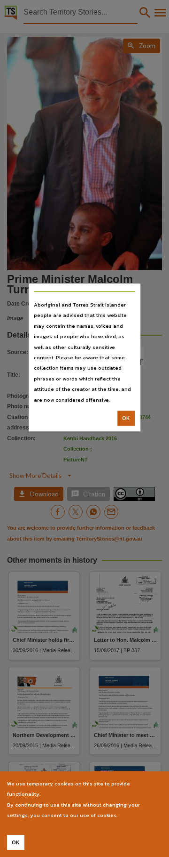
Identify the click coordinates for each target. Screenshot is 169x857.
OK (126, 418)
